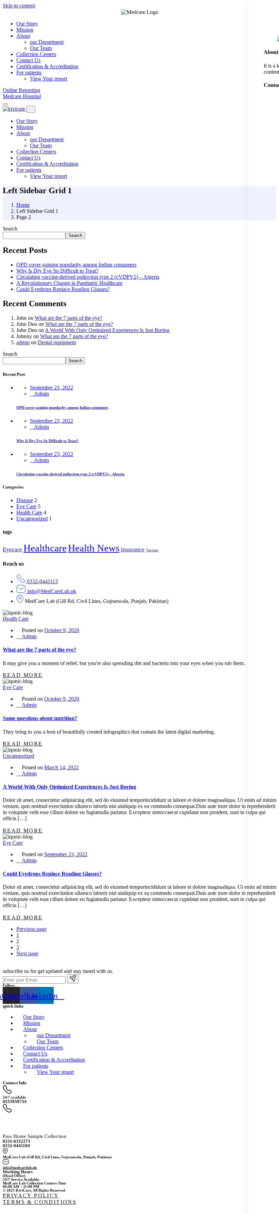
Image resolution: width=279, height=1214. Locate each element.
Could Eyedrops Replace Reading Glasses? (63, 289)
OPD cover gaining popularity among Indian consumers (76, 265)
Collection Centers (36, 151)
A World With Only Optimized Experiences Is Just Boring (107, 330)
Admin (41, 394)
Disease (24, 500)
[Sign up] (73, 978)
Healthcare (45, 547)
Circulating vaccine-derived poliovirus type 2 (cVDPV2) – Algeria (87, 277)
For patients (29, 170)
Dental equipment (57, 342)
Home (23, 205)
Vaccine (152, 550)
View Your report (48, 176)
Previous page (31, 929)
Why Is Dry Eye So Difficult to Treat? (57, 271)
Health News (93, 547)
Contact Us (28, 158)
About (23, 133)
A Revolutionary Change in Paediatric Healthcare (69, 283)
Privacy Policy (31, 1195)
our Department (47, 139)
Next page (27, 953)
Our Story (27, 121)
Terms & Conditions (40, 1202)
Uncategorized (32, 518)
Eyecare (12, 549)
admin (23, 342)
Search (10, 229)
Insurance (133, 549)
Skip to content (19, 5)
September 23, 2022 (51, 387)
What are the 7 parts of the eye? (68, 318)
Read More (23, 675)
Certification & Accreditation (47, 164)
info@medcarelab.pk (20, 1167)
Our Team (41, 145)
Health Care (29, 512)
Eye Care (26, 506)
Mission (24, 127)
